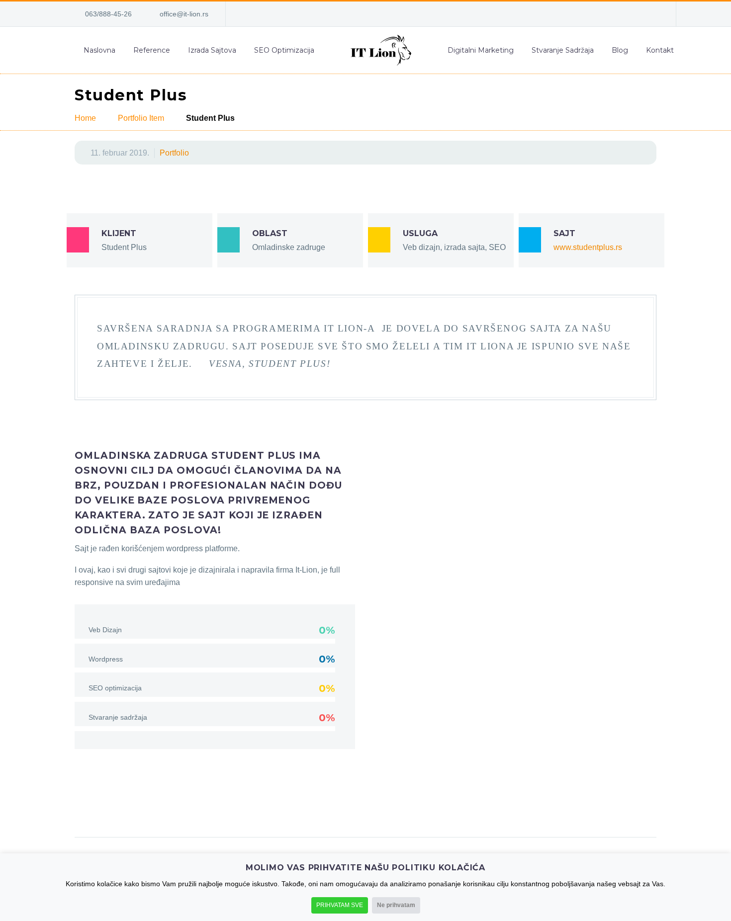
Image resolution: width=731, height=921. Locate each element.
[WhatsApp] (621, 14)
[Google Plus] (121, 806)
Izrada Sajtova (212, 50)
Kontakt (660, 50)
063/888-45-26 (108, 14)
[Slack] (651, 14)
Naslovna (99, 50)
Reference (151, 50)
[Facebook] (576, 14)
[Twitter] (102, 806)
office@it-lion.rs (184, 14)
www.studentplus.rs (587, 247)
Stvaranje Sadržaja (563, 50)
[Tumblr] (159, 806)
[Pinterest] (140, 806)
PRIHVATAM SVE (339, 905)
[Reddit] (196, 806)
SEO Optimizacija (284, 50)
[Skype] (606, 14)
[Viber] (636, 14)
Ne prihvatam (396, 905)
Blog (620, 50)
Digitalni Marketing (481, 50)
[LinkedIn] (591, 14)
